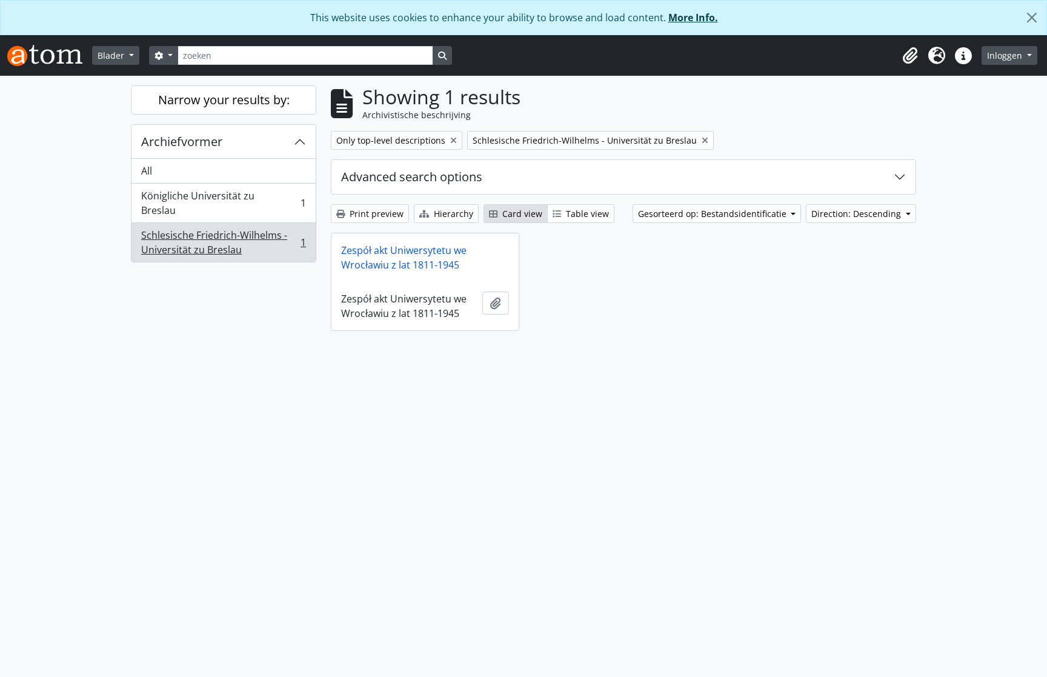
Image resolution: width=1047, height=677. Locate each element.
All (146, 171)
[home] (49, 55)
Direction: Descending (857, 213)
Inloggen (1006, 55)
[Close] (1031, 18)
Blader (112, 55)
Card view (521, 213)
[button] (910, 55)
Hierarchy (452, 213)
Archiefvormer (181, 141)
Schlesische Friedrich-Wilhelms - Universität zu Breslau (223, 242)
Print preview (375, 213)
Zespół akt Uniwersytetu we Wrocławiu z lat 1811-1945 (404, 258)
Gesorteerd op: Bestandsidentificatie (713, 213)
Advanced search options (411, 176)
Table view (586, 213)
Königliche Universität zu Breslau (223, 203)
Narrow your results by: (224, 100)
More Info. (693, 17)
